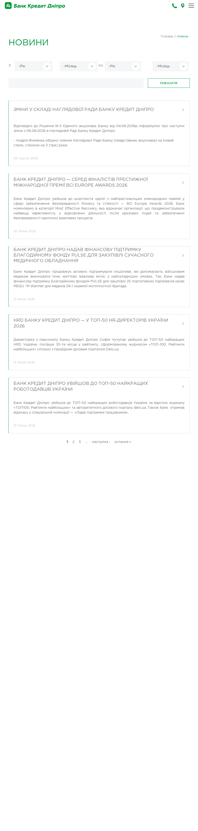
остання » (122, 442)
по (101, 65)
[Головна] (35, 5)
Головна (167, 36)
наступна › (101, 442)
